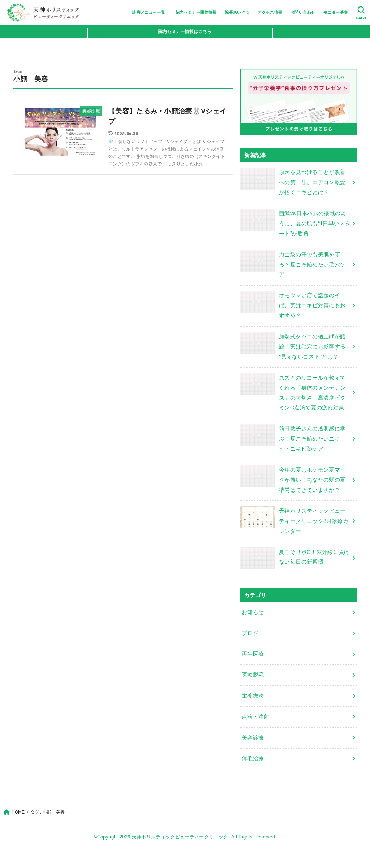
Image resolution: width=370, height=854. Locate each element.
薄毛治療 (253, 759)
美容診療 (253, 738)
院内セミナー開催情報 (196, 12)
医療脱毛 (253, 675)
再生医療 (253, 654)
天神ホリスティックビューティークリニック (180, 837)
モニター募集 (335, 12)
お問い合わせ (303, 12)
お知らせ (253, 612)
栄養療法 (253, 696)
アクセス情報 (270, 12)
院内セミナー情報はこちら (185, 31)
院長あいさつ (237, 12)
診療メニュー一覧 (150, 12)
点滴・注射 (256, 717)
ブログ (250, 633)
